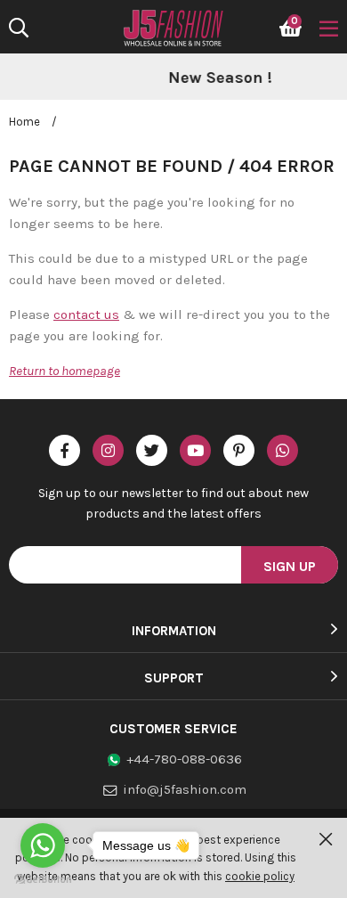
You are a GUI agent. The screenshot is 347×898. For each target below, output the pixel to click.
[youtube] (195, 450)
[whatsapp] (282, 450)
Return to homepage (64, 371)
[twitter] (151, 450)
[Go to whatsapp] (42, 845)
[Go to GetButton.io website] (42, 880)
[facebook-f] (64, 450)
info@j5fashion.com (184, 789)
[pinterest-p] (238, 450)
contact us (86, 314)
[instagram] (108, 450)
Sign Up (289, 566)
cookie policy (260, 876)
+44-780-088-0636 (184, 759)
